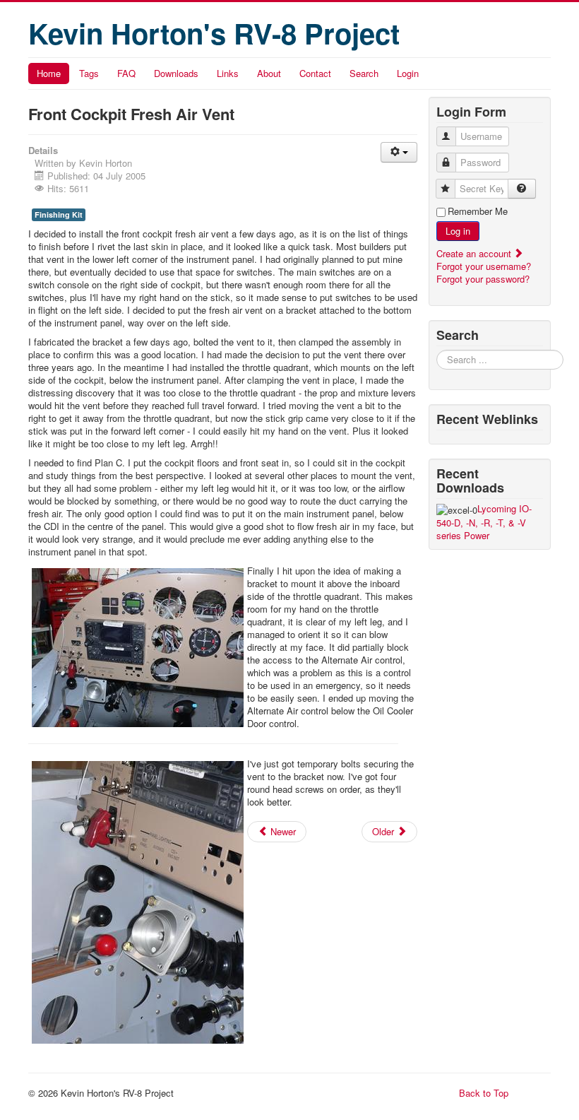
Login (408, 73)
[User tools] (399, 152)
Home (49, 73)
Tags (89, 73)
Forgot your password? (483, 278)
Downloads (176, 73)
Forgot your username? (483, 266)
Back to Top (483, 1093)
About (269, 73)
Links (228, 73)
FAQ (126, 73)
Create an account (475, 253)
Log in (458, 230)
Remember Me (478, 211)
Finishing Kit (59, 214)
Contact (315, 73)
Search (364, 73)
